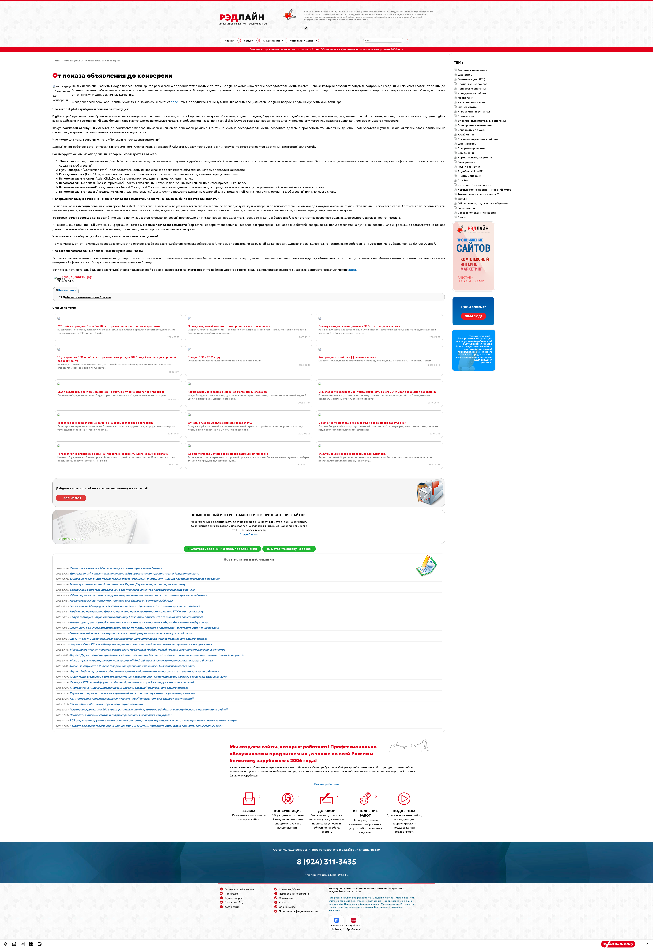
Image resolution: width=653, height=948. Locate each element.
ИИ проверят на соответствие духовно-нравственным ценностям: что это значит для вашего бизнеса (138, 595)
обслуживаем (247, 754)
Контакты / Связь (301, 40)
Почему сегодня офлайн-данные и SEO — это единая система (359, 326)
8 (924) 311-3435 (326, 861)
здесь (175, 102)
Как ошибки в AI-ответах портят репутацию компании (106, 704)
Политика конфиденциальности (298, 911)
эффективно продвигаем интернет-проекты (364, 49)
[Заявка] (14, 944)
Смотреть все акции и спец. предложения (223, 549)
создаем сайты (258, 747)
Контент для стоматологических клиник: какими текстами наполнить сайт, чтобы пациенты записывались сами (146, 725)
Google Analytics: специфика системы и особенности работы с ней (362, 422)
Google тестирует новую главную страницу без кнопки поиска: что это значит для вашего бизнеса (136, 617)
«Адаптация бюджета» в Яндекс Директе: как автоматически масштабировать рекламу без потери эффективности (148, 676)
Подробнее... (249, 530)
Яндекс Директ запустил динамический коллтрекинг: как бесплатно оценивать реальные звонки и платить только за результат (157, 655)
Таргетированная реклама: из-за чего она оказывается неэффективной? (105, 422)
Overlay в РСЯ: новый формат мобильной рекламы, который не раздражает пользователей (132, 682)
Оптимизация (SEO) (73, 61)
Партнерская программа (294, 893)
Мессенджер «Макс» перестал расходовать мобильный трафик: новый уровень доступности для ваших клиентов (147, 649)
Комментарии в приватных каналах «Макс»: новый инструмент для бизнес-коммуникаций (131, 698)
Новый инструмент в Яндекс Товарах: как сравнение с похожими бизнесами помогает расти (132, 666)
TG (347, 875)
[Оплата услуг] (40, 944)
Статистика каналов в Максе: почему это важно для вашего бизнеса (116, 568)
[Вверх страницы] (647, 944)
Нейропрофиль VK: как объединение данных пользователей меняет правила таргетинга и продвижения (140, 644)
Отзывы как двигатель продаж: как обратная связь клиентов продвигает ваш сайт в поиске (132, 589)
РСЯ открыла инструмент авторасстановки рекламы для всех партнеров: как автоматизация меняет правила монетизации (153, 720)
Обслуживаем (328, 49)
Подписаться (71, 498)
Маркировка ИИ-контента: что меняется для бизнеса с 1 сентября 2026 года (121, 600)
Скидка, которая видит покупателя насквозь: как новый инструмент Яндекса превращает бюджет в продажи (144, 578)
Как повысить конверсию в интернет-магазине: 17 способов (227, 391)
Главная (228, 40)
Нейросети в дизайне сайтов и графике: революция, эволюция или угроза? (121, 715)
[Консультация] (23, 944)
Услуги (248, 40)
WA (340, 875)
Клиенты (284, 902)
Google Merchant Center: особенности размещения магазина (228, 453)
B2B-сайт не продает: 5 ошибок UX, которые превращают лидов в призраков (108, 326)
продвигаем (284, 754)
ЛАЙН (242, 17)
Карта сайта (231, 907)
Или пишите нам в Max (320, 875)
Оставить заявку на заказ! (291, 549)
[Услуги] (31, 944)
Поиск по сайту (233, 902)
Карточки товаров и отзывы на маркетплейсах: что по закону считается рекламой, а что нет (132, 693)
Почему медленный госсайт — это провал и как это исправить (229, 326)
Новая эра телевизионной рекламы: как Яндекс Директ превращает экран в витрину (127, 584)
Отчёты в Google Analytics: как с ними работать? (220, 422)
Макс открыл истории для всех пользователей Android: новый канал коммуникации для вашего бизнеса (141, 660)
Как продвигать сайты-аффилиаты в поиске (347, 357)
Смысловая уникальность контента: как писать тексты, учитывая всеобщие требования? (377, 391)
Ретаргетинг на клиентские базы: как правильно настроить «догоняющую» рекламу (112, 453)
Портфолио (231, 893)
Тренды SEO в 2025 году (204, 357)
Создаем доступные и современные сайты (273, 49)
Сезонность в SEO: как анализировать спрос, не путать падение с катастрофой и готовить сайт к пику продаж (144, 627)
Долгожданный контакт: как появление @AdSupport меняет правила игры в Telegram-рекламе (134, 573)
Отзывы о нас (287, 907)
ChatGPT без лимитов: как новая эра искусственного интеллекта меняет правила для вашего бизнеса (138, 638)
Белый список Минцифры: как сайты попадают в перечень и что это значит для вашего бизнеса (134, 606)
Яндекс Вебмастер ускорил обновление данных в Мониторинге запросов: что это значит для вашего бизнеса (144, 671)
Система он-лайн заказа (239, 889)
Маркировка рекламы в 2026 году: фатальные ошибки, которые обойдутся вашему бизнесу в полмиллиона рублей (148, 709)
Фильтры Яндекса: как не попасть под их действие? (353, 453)
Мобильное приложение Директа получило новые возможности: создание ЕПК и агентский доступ (137, 611)
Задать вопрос (233, 898)
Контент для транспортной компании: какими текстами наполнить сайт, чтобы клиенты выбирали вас (139, 622)
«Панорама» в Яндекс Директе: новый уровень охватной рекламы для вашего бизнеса (129, 687)
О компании (271, 40)
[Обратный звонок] (6, 944)
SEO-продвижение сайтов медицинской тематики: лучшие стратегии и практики (110, 391)
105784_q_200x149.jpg (75, 277)
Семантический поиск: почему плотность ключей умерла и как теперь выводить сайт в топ (131, 633)
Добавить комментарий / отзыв (86, 297)
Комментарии (67, 289)
